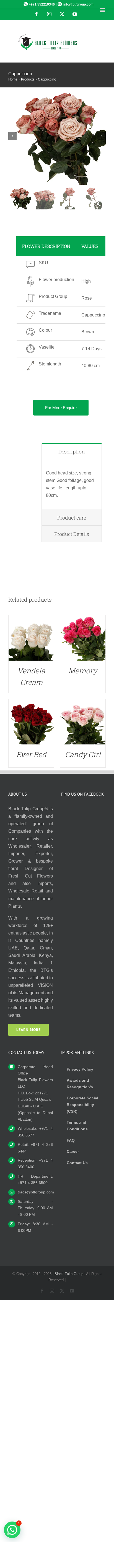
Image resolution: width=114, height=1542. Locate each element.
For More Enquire (61, 407)
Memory (82, 670)
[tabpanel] (72, 484)
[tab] (72, 451)
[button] (12, 1530)
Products (27, 79)
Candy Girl (83, 754)
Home (12, 79)
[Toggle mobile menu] (103, 10)
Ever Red (31, 754)
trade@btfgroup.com (35, 1192)
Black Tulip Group (69, 1274)
